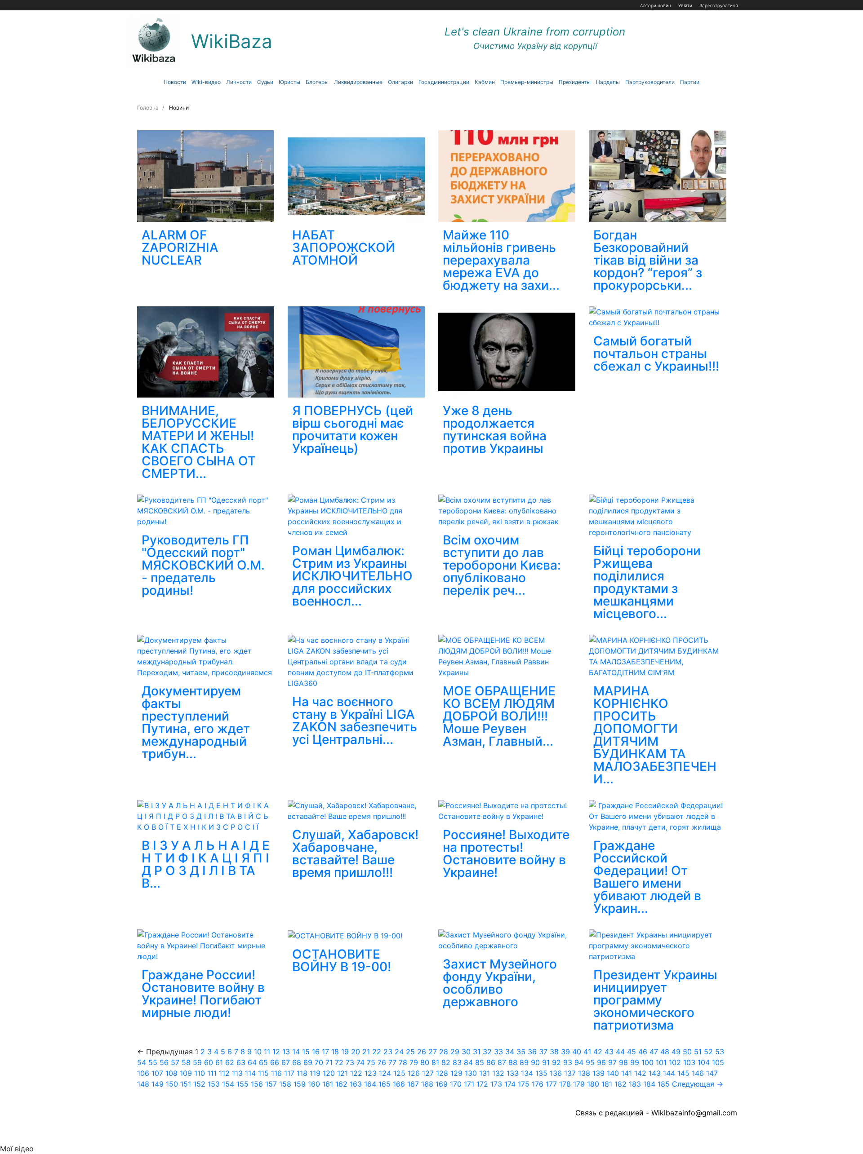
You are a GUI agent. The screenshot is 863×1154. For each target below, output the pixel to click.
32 (487, 1051)
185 (664, 1083)
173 (496, 1083)
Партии (689, 82)
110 (199, 1073)
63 (240, 1062)
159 (300, 1083)
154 (228, 1083)
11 (267, 1051)
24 (399, 1051)
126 (414, 1073)
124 (385, 1073)
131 (484, 1073)
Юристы (289, 82)
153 (214, 1083)
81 (435, 1062)
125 (399, 1073)
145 (683, 1073)
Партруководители (650, 82)
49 (676, 1051)
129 (456, 1073)
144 (669, 1073)
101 (661, 1062)
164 (370, 1083)
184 (649, 1083)
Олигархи (400, 82)
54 (141, 1062)
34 (509, 1051)
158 (285, 1083)
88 (512, 1062)
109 (186, 1073)
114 (250, 1073)
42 (597, 1051)
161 (327, 1083)
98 (623, 1062)
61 (219, 1062)
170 (456, 1083)
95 (590, 1062)
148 (143, 1083)
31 (476, 1051)
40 (576, 1051)
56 (164, 1062)
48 (664, 1051)
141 (626, 1073)
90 (535, 1062)
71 (329, 1062)
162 (341, 1083)
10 (258, 1051)
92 (556, 1062)
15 (306, 1051)
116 (276, 1073)
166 (399, 1083)
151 (185, 1083)
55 (152, 1062)
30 (466, 1051)
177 (551, 1083)
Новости (175, 82)
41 (587, 1051)
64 (252, 1062)
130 (471, 1073)
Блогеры (317, 82)
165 (384, 1083)
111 (212, 1073)
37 (543, 1051)
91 (546, 1062)
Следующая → (697, 1083)
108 (171, 1073)
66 (274, 1062)
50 (687, 1051)
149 (157, 1083)
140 (613, 1073)
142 (640, 1073)
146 (698, 1073)
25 (410, 1051)
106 (143, 1073)
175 (523, 1083)
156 (257, 1083)
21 (366, 1051)
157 (271, 1083)
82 (445, 1062)
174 (510, 1083)
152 (199, 1083)
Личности (239, 82)
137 (570, 1073)
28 (443, 1051)
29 (454, 1051)
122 (356, 1073)
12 (276, 1051)
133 (513, 1073)
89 (524, 1062)
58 (186, 1062)
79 (413, 1062)
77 (392, 1062)
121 (342, 1073)
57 (175, 1062)
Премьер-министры (526, 82)
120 (329, 1073)
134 (527, 1073)
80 (424, 1062)
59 (197, 1062)
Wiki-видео (206, 82)
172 (482, 1083)
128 (442, 1073)
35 (520, 1051)
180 (593, 1083)
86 (490, 1062)
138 (584, 1073)
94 (578, 1062)
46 (642, 1051)
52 (708, 1051)
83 (457, 1062)
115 (263, 1073)
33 (498, 1051)
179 (579, 1083)
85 (479, 1062)
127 (428, 1073)
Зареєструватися (718, 5)
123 (371, 1073)
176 (537, 1083)
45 (631, 1051)
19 (345, 1051)
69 (307, 1062)
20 (355, 1051)
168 (427, 1083)
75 (371, 1062)
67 (285, 1062)
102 (675, 1062)
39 (565, 1051)
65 (263, 1062)
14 (296, 1051)
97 (612, 1062)
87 (502, 1062)
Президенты (575, 82)
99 (634, 1062)
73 (350, 1062)
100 (647, 1062)
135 (541, 1073)
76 (382, 1062)
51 (698, 1051)
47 (653, 1051)
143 (655, 1073)
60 (208, 1062)
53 (719, 1051)
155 (242, 1083)
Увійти (685, 5)
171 (469, 1083)
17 (325, 1051)
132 (498, 1073)
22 (376, 1051)
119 (315, 1073)
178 (565, 1083)
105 (718, 1062)
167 (413, 1083)
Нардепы (608, 82)
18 (335, 1051)
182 (620, 1083)
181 (606, 1083)
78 (403, 1062)
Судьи (265, 82)
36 (532, 1051)
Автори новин (655, 5)
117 (289, 1073)
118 (302, 1073)
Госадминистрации (443, 82)
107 (157, 1073)
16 (316, 1051)
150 (172, 1083)
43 (609, 1051)
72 (339, 1062)
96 (601, 1062)
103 (689, 1062)
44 (620, 1051)
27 (432, 1051)
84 (468, 1062)
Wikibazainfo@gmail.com (694, 1112)
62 (229, 1062)
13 (286, 1051)
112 (224, 1073)
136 (556, 1073)
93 (567, 1062)
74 (360, 1062)
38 (554, 1051)
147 (712, 1073)
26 (421, 1051)
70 (319, 1062)
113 (237, 1073)
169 (442, 1083)
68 (296, 1062)
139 (598, 1073)
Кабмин (485, 82)
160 (314, 1083)
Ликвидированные (358, 82)
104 (704, 1062)
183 (635, 1083)
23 (387, 1051)
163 (356, 1083)
